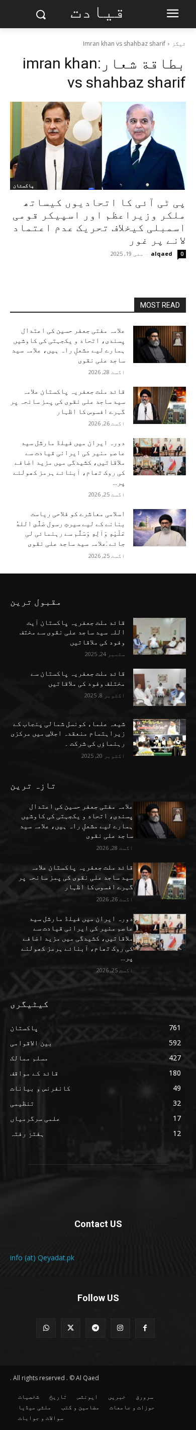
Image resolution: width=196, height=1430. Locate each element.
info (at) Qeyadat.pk (42, 1257)
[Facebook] (145, 1328)
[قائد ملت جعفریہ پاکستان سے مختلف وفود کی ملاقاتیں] (159, 687)
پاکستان (23, 185)
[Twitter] (70, 1328)
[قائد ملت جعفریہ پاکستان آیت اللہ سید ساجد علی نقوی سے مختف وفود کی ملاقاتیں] (159, 636)
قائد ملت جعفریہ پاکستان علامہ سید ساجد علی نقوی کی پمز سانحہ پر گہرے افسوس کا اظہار (67, 401)
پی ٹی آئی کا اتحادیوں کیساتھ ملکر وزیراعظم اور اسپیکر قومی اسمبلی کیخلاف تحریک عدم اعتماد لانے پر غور (99, 221)
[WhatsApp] (46, 1328)
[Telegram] (95, 1328)
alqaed (161, 253)
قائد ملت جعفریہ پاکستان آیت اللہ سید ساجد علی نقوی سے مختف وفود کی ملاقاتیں (72, 632)
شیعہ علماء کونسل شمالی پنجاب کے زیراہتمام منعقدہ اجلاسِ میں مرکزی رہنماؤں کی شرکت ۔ (68, 733)
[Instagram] (120, 1328)
